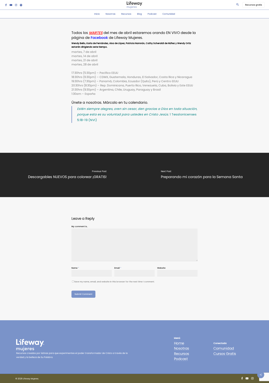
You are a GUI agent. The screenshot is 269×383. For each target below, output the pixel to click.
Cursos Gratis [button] (224, 354)
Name (75, 268)
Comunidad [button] (223, 348)
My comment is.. (79, 226)
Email (117, 268)
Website (161, 268)
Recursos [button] (181, 354)
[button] (237, 5)
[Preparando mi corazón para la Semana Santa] (201, 175)
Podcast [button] (181, 359)
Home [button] (179, 343)
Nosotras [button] (181, 348)
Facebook (99, 37)
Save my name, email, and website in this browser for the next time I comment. (114, 281)
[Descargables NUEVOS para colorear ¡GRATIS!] (67, 175)
